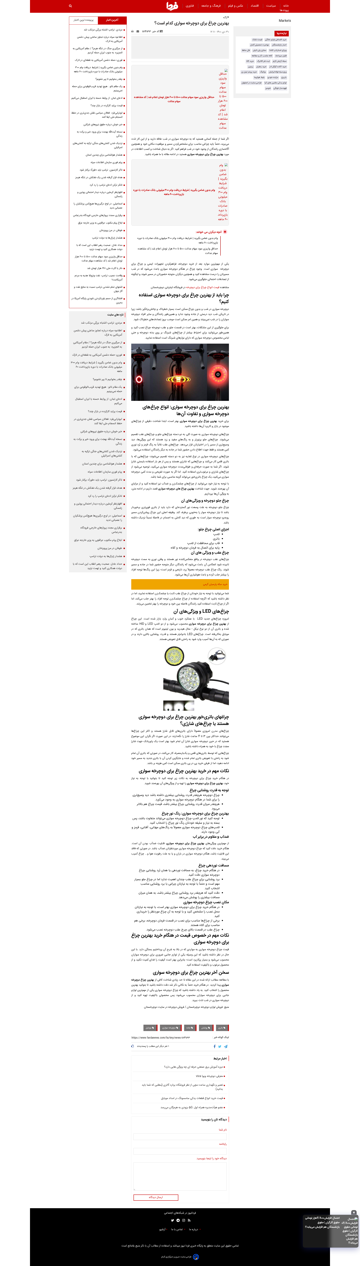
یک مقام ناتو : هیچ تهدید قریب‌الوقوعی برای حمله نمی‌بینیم (97, 88)
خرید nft (250, 61)
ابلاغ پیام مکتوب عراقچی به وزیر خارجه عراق (100, 223)
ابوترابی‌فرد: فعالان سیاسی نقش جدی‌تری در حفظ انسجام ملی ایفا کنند (96, 115)
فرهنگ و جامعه (211, 5)
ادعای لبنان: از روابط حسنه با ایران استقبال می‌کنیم (96, 98)
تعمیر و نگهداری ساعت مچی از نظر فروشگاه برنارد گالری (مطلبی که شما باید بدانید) (182, 1087)
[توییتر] (220, 1047)
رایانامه (223, 1144)
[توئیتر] (172, 1220)
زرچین (250, 66)
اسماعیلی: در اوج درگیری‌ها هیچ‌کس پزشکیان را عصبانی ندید (98, 206)
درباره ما (194, 1229)
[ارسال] (138, 31)
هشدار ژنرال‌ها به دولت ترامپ (107, 238)
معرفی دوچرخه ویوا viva (209, 1076)
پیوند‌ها (284, 10)
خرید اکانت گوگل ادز (277, 66)
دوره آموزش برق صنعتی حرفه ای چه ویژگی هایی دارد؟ (193, 1067)
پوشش (204, 1028)
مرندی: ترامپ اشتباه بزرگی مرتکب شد (103, 30)
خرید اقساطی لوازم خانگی (275, 39)
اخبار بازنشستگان (279, 45)
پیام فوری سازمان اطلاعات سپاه (106, 162)
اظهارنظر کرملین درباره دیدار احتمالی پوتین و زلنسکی (99, 194)
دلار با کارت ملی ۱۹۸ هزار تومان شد (104, 268)
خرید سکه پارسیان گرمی (215, 584)
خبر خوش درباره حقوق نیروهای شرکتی (102, 125)
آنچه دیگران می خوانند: (209, 232)
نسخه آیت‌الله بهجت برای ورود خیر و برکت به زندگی (99, 134)
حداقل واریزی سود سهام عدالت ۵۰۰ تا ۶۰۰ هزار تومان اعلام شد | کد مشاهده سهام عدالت (174, 100)
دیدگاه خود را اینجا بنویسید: (211, 1159)
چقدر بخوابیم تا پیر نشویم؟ (108, 79)
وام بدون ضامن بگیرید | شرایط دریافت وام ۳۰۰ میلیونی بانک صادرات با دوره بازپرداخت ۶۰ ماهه (174, 192)
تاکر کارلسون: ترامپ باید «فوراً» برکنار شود (101, 170)
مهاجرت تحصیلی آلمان (259, 45)
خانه (286, 5)
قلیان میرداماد (280, 56)
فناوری (190, 5)
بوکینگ (263, 72)
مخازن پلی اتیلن (259, 50)
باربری (283, 77)
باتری (221, 1028)
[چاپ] (133, 31)
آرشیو (162, 1229)
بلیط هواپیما (259, 77)
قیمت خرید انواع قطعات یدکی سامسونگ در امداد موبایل (192, 1099)
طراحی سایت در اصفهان (252, 83)
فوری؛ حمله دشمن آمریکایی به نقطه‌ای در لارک (98, 60)
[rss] (187, 1220)
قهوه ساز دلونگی (280, 88)
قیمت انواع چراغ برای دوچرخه (202, 287)
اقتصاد (255, 5)
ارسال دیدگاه (156, 1197)
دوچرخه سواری (169, 1028)
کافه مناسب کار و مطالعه (262, 56)
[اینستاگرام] (183, 1220)
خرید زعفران (261, 66)
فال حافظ (246, 50)
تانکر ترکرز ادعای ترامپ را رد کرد (106, 185)
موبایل (149, 1028)
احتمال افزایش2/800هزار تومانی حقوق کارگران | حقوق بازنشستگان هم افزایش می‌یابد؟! (322, 1222)
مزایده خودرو (273, 77)
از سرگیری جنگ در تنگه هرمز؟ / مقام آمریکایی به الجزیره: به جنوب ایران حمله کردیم (97, 51)
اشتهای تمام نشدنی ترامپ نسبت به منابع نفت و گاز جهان (98, 289)
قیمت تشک (257, 39)
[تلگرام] (226, 1047)
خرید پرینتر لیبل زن (249, 72)
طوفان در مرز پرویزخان (110, 230)
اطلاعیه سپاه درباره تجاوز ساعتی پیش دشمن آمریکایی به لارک (99, 39)
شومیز (268, 88)
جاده (188, 1028)
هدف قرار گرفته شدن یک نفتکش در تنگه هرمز (98, 177)
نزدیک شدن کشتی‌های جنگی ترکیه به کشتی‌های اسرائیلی (97, 145)
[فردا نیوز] (172, 6)
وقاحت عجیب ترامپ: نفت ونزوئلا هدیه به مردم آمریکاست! (98, 278)
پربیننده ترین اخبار (83, 20)
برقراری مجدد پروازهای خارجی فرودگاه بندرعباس (97, 215)
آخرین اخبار (112, 20)
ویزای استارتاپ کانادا (277, 50)
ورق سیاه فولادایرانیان (277, 72)
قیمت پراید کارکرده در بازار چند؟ (106, 106)
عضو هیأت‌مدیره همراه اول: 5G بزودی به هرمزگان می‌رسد (191, 1108)
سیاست (271, 5)
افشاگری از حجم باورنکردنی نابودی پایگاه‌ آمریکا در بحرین (96, 301)
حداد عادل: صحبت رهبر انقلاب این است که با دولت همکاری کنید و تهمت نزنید (99, 247)
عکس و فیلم (236, 5)
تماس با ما (177, 1229)
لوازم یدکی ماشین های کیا (275, 83)
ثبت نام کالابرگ (263, 61)
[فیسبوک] (215, 1047)
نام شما (223, 1130)
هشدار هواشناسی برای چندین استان (104, 155)
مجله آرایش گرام (279, 61)
